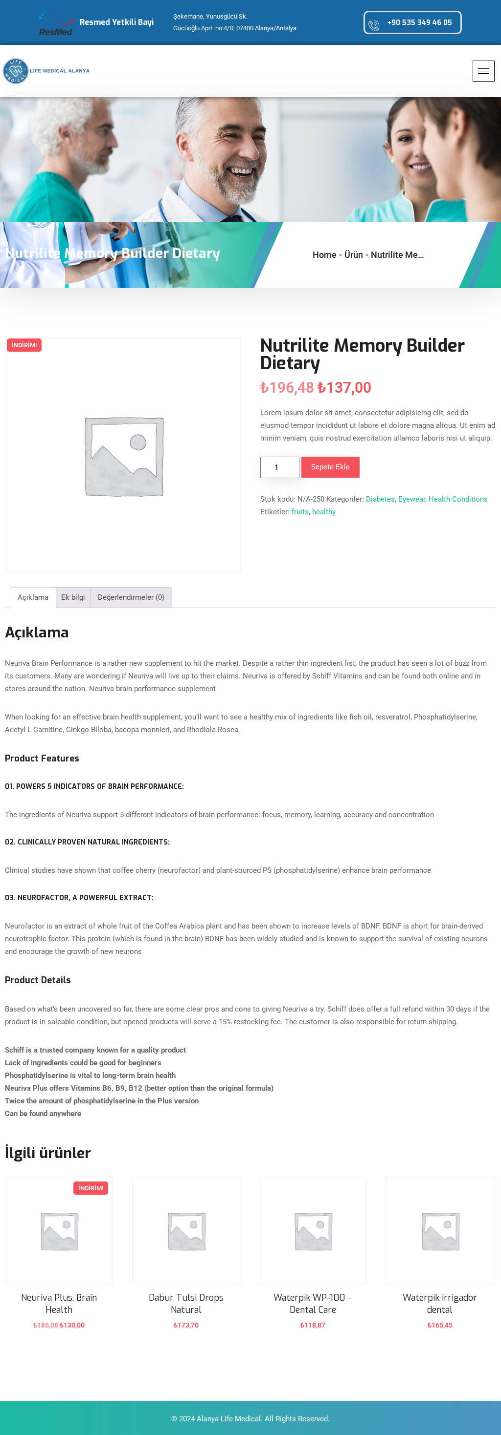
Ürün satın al (186, 1331)
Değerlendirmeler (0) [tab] (131, 597)
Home (325, 255)
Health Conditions (458, 499)
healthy (324, 511)
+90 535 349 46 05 (419, 22)
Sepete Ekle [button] (59, 1331)
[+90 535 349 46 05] (373, 25)
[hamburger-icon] (484, 71)
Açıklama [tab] (33, 597)
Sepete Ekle (330, 467)
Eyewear (411, 499)
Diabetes (380, 499)
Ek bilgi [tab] (73, 597)
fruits (300, 511)
